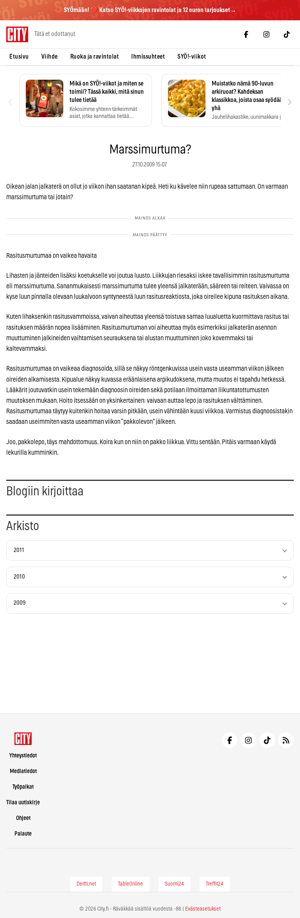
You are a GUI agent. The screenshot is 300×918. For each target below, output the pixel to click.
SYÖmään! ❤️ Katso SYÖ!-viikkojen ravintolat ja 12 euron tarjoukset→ (150, 10)
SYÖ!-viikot (191, 57)
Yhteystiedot (23, 756)
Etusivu (19, 57)
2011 (19, 550)
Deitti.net (86, 884)
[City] (23, 738)
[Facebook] (246, 34)
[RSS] (286, 740)
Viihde (49, 57)
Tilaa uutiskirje (23, 802)
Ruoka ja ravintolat (94, 57)
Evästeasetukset (203, 909)
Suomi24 (174, 884)
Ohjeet (23, 818)
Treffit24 (214, 884)
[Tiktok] (287, 34)
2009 (20, 603)
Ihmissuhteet (148, 57)
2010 (19, 577)
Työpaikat (23, 787)
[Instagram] (266, 34)
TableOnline (130, 884)
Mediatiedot (23, 771)
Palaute (23, 834)
